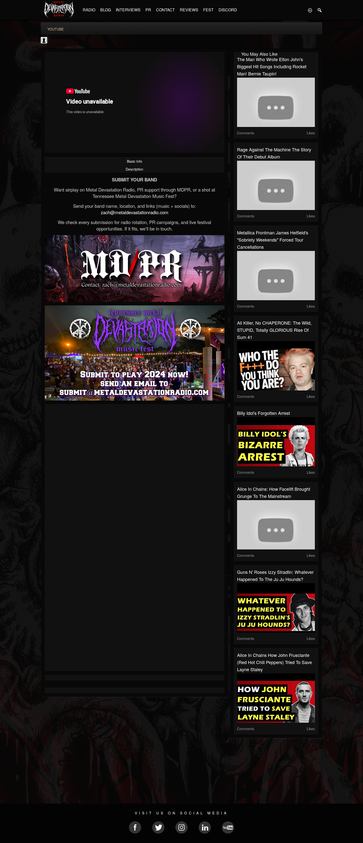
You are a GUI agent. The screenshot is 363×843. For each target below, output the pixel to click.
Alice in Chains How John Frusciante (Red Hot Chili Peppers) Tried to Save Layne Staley (274, 662)
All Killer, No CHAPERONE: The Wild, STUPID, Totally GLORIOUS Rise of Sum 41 (274, 329)
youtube (55, 29)
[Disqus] (135, 473)
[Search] (319, 10)
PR (148, 10)
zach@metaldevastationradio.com (134, 212)
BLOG (105, 10)
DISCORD (228, 10)
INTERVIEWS (128, 10)
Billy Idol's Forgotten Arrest (263, 413)
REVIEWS (189, 10)
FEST (208, 10)
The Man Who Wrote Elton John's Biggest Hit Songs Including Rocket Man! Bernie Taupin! (271, 66)
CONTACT (165, 10)
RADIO (89, 10)
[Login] (309, 10)
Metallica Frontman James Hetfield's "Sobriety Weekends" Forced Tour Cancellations (272, 239)
